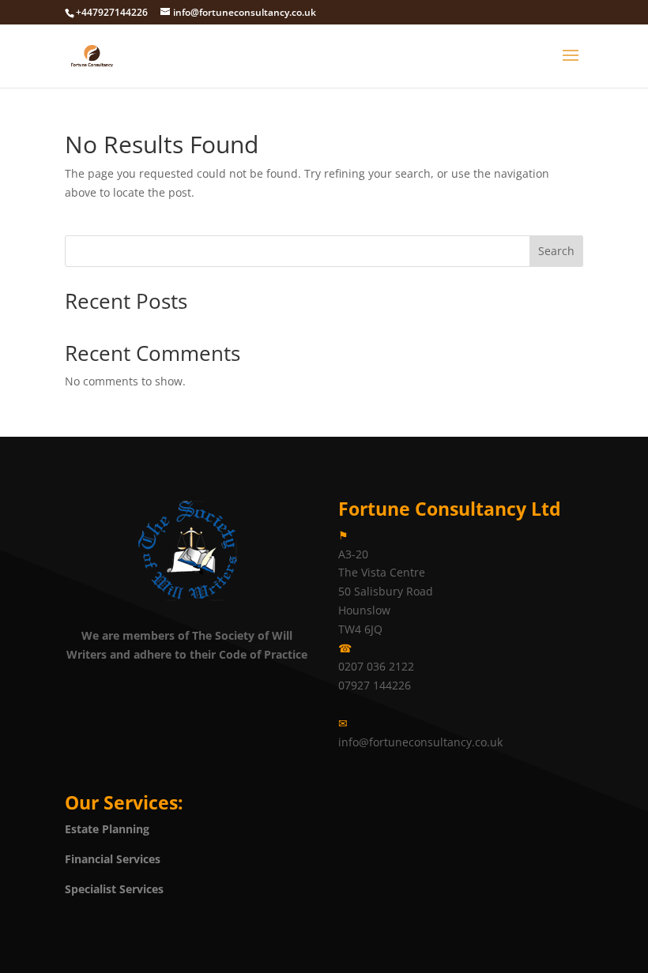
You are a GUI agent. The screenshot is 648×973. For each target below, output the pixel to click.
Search (556, 250)
